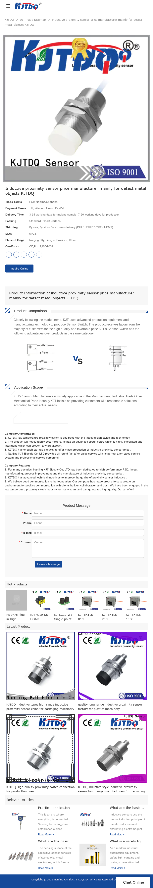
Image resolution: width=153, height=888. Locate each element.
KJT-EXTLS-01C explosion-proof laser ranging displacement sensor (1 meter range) (87, 617)
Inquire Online (19, 268)
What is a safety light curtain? (127, 841)
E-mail (26, 532)
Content (25, 542)
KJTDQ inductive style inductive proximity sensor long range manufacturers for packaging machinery (111, 789)
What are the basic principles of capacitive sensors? (56, 841)
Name (27, 513)
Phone (27, 522)
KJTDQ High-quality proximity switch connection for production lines (40, 789)
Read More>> (46, 834)
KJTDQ (9, 19)
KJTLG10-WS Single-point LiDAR (63, 617)
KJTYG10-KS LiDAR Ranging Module (39, 617)
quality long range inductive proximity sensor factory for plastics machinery (110, 707)
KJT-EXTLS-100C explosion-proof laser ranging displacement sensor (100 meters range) (136, 617)
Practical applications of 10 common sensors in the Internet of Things (56, 808)
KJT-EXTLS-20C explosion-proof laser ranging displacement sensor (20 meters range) (112, 617)
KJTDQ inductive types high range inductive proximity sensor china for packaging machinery (40, 707)
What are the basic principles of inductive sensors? (127, 808)
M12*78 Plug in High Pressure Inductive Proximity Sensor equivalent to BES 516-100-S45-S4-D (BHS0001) (16, 617)
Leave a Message (48, 564)
